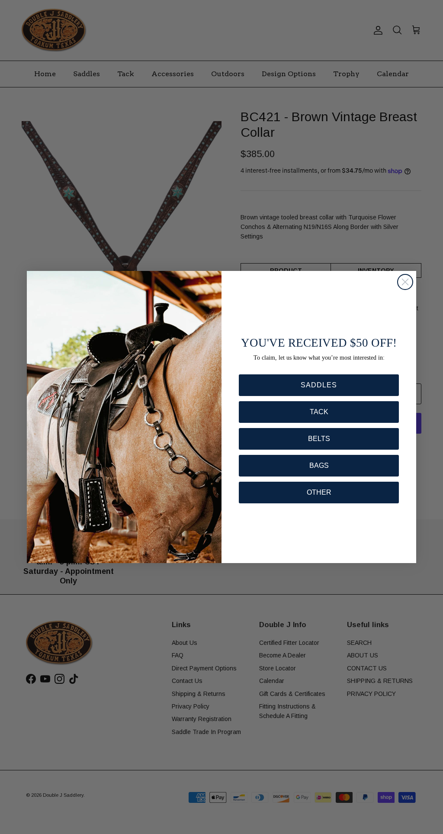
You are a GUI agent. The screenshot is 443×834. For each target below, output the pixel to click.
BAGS (319, 465)
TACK (319, 411)
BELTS (319, 438)
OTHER (319, 492)
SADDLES (319, 385)
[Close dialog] (405, 282)
